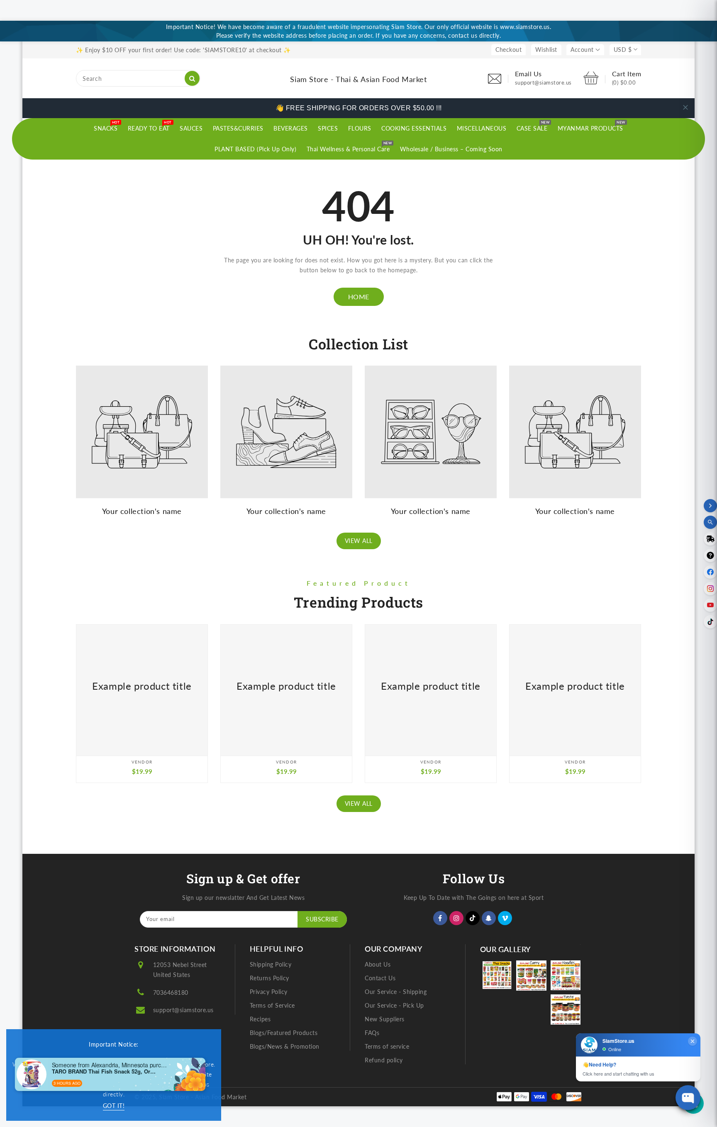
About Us (377, 964)
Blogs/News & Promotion (284, 1046)
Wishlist (546, 49)
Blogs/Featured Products (284, 1032)
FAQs (372, 1032)
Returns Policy (269, 978)
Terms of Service (272, 1005)
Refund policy (384, 1060)
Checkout (508, 49)
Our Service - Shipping (396, 991)
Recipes (260, 1019)
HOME (358, 297)
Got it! (114, 1105)
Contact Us (380, 978)
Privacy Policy (269, 991)
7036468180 (170, 992)
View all (359, 540)
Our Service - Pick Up (394, 1005)
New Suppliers (385, 1019)
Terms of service (387, 1046)
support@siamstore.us (183, 1009)
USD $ (623, 49)
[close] (685, 107)
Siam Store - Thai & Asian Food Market (358, 79)
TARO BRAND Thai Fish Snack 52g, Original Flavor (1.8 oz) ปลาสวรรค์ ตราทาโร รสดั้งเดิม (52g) (104, 1071)
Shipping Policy (271, 964)
